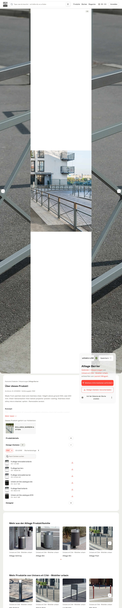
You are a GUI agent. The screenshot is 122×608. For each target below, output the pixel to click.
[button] (60, 559)
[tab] (9, 450)
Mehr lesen (9, 416)
